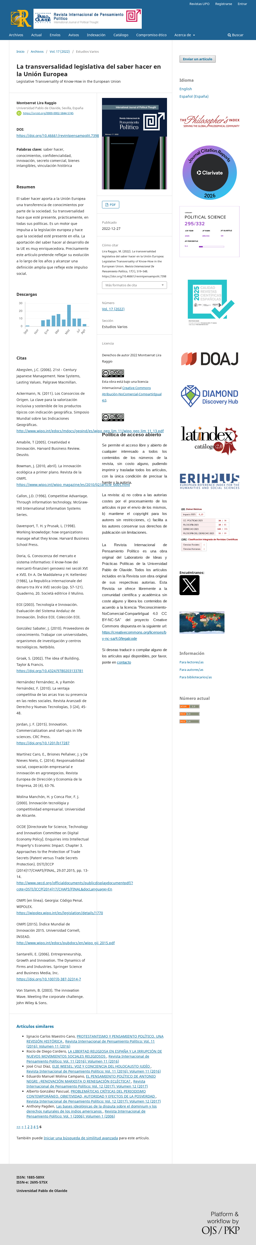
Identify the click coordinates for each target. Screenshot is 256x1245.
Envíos (55, 34)
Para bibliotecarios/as (196, 677)
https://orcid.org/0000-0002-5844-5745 (48, 113)
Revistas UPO (200, 3)
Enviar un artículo (197, 59)
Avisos (73, 34)
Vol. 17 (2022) (60, 51)
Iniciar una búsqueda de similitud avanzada (81, 1138)
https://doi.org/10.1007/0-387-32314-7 (48, 979)
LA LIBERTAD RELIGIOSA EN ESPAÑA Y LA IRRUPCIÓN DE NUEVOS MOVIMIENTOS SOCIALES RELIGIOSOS (94, 1054)
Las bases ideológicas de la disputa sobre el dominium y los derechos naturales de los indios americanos (91, 1109)
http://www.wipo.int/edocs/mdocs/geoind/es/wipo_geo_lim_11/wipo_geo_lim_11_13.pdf (90, 430)
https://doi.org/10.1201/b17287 (43, 743)
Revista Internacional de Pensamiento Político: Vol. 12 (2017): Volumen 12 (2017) (87, 1084)
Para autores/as (191, 669)
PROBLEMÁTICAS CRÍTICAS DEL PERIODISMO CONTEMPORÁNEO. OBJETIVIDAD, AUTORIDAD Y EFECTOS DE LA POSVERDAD (91, 1094)
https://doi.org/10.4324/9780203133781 (49, 670)
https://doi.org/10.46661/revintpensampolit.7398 (57, 135)
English (186, 88)
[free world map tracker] (202, 632)
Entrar (242, 3)
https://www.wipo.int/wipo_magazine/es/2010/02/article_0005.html (73, 484)
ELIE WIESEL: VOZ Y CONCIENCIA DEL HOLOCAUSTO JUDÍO (101, 1066)
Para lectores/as (192, 662)
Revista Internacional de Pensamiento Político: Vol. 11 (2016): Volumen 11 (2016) (87, 1059)
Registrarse (223, 3)
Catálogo (121, 34)
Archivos (16, 34)
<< (18, 1126)
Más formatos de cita (121, 285)
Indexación (96, 34)
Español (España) (194, 96)
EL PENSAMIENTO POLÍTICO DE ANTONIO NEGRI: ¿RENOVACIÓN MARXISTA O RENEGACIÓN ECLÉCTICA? (91, 1079)
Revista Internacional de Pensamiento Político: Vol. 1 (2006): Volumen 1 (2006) (86, 1114)
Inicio (20, 51)
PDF (112, 204)
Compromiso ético (151, 34)
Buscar (237, 34)
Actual (36, 34)
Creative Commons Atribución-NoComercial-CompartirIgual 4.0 (132, 394)
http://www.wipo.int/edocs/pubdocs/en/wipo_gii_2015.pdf (65, 942)
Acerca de (183, 34)
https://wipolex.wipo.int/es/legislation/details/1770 (59, 912)
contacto (124, 662)
